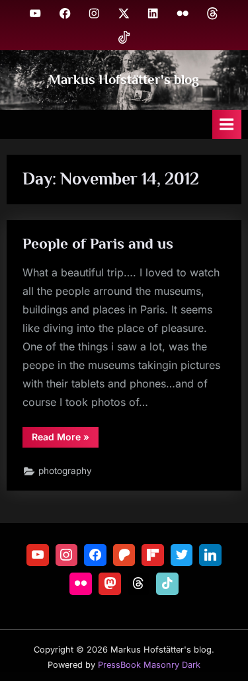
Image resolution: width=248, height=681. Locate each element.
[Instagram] (66, 555)
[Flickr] (80, 583)
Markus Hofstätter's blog (124, 79)
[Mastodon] (109, 583)
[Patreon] (124, 555)
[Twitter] (181, 555)
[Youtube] (37, 555)
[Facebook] (95, 555)
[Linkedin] (210, 555)
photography (65, 470)
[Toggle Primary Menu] (226, 124)
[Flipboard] (152, 555)
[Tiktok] (167, 583)
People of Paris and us (97, 243)
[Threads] (138, 583)
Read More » (65, 439)
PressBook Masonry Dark (149, 665)
